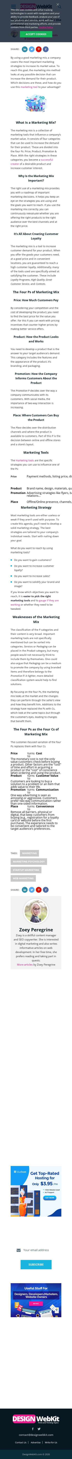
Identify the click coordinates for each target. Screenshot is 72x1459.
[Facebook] (46, 49)
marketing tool (29, 87)
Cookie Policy (46, 27)
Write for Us (51, 1442)
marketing (29, 853)
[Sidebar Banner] (36, 1191)
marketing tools (24, 460)
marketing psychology (29, 861)
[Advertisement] (36, 1359)
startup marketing (26, 870)
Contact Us (20, 1442)
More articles (25, 964)
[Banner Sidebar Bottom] (36, 1300)
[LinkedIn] (25, 49)
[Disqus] (36, 1024)
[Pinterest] (39, 49)
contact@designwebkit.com (36, 1435)
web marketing (23, 878)
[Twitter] (32, 49)
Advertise (36, 1442)
